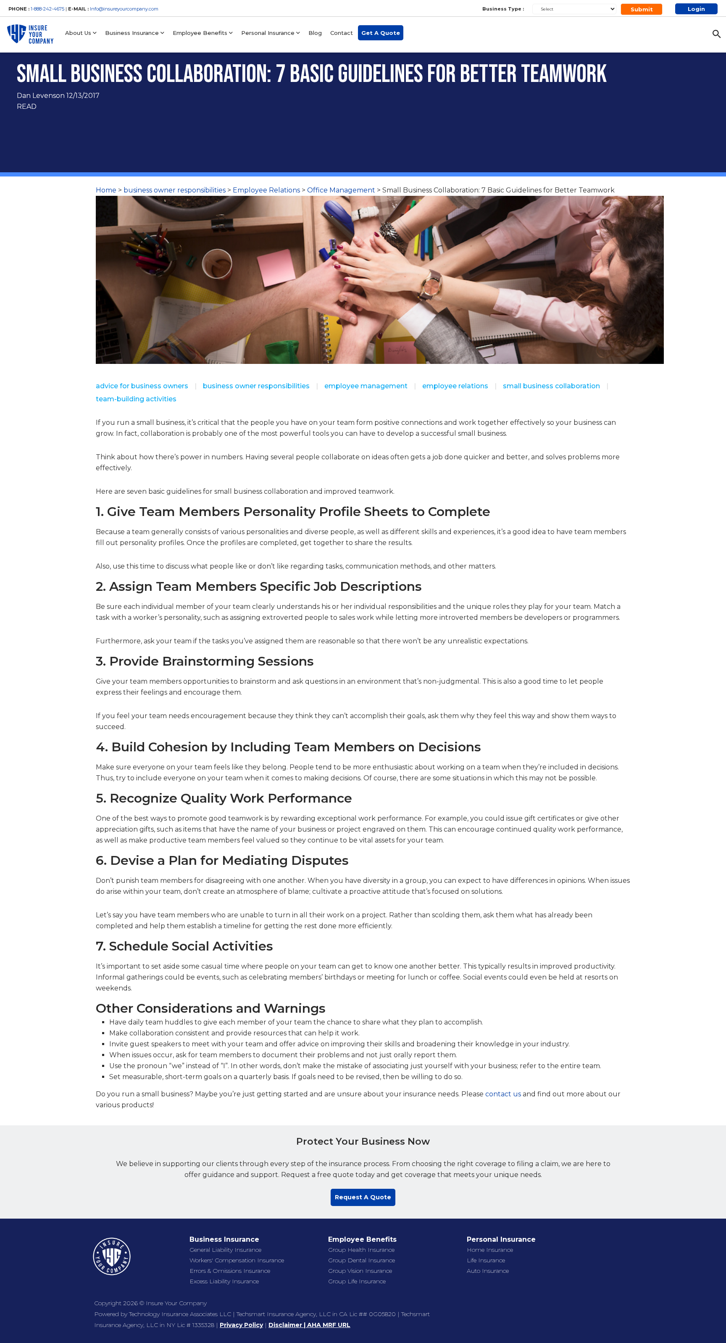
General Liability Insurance (225, 1249)
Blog (315, 32)
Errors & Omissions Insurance (229, 1271)
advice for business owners (142, 386)
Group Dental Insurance (361, 1260)
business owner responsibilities (175, 190)
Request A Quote (363, 1197)
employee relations (455, 386)
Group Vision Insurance (360, 1271)
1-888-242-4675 (48, 9)
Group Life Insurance (357, 1281)
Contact (341, 32)
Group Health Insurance (361, 1249)
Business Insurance (132, 32)
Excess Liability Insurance (224, 1281)
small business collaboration (551, 386)
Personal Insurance (268, 32)
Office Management (341, 190)
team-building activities (136, 399)
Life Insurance (486, 1260)
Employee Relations (266, 190)
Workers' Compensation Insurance (236, 1260)
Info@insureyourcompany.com (124, 9)
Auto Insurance (488, 1271)
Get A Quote (380, 32)
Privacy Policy (241, 1325)
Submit (642, 9)
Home (106, 190)
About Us (79, 32)
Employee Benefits (201, 32)
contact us (503, 1094)
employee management (366, 386)
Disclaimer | (287, 1325)
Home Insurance (490, 1249)
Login (696, 8)
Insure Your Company (176, 1303)
